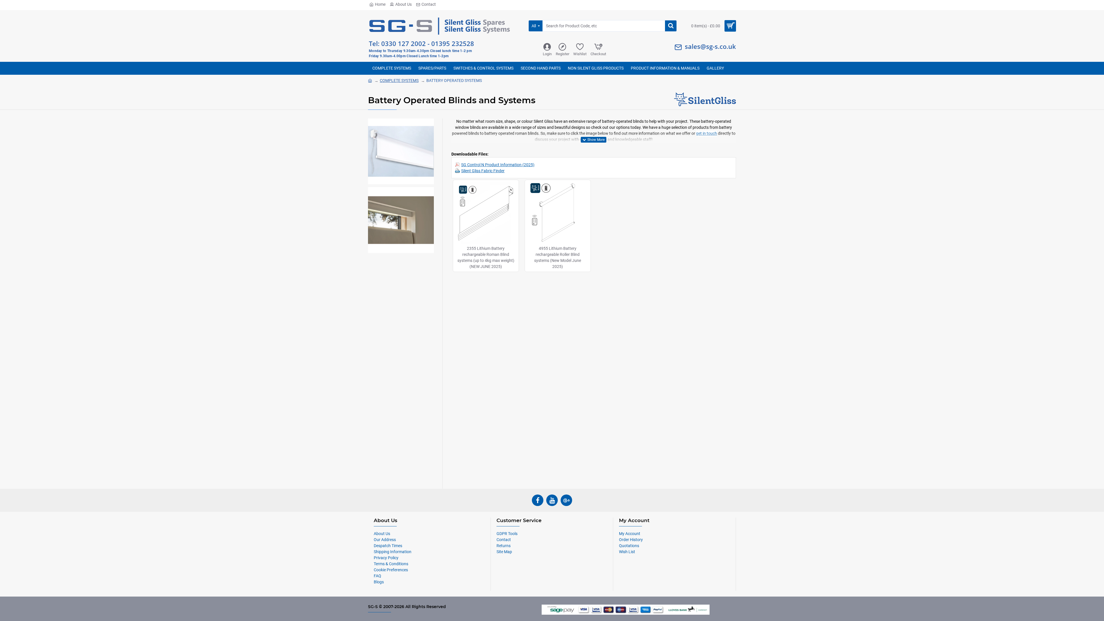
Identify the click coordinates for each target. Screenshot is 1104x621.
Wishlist (579, 54)
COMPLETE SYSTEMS (391, 68)
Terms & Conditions (391, 563)
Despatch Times (388, 545)
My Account (629, 533)
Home (380, 4)
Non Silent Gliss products (596, 68)
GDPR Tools (507, 533)
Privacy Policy (386, 557)
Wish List (627, 551)
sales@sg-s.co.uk (710, 46)
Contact (428, 4)
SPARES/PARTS (432, 68)
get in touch (706, 133)
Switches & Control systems (483, 68)
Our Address (385, 539)
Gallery (715, 68)
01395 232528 (452, 43)
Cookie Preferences (391, 570)
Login (547, 54)
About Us (403, 4)
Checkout (598, 54)
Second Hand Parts (541, 68)
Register (562, 54)
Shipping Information (392, 551)
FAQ (377, 576)
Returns (504, 545)
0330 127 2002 (403, 43)
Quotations (629, 545)
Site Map (504, 551)
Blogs (379, 582)
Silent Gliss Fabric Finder (483, 170)
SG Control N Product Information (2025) (497, 164)
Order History (631, 539)
